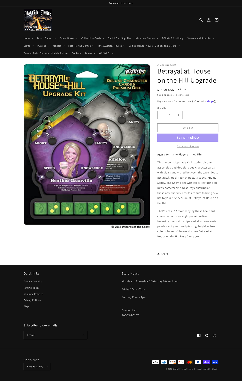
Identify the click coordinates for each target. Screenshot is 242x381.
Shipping (161, 94)
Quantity (161, 108)
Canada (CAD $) (35, 366)
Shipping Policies (33, 294)
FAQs (26, 306)
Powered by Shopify (209, 369)
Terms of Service (33, 281)
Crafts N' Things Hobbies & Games (187, 369)
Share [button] (164, 253)
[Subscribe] (83, 335)
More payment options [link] (188, 146)
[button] (28, 38)
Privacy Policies (32, 300)
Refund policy (31, 287)
